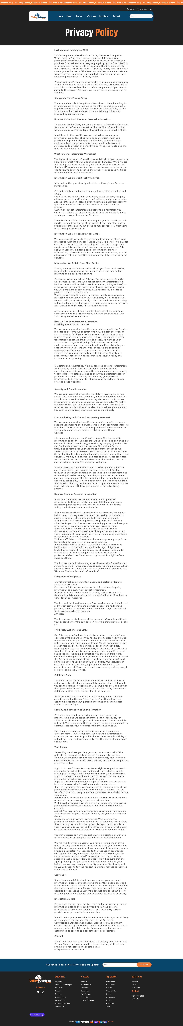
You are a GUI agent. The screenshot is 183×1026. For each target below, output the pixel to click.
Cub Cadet (110, 985)
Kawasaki (110, 1004)
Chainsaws (85, 988)
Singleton (135, 982)
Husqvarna (110, 997)
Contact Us (59, 1007)
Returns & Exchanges (63, 985)
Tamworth (136, 988)
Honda (108, 994)
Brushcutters (86, 985)
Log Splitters (86, 997)
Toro (108, 1007)
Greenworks (111, 991)
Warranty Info (60, 997)
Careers (58, 991)
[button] (152, 9)
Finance (58, 994)
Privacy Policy (60, 1000)
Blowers (84, 982)
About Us (59, 988)
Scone (134, 985)
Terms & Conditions (63, 1004)
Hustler (109, 1000)
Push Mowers (86, 994)
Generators (85, 991)
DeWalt (109, 988)
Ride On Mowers (87, 1000)
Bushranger (110, 982)
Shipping (58, 982)
